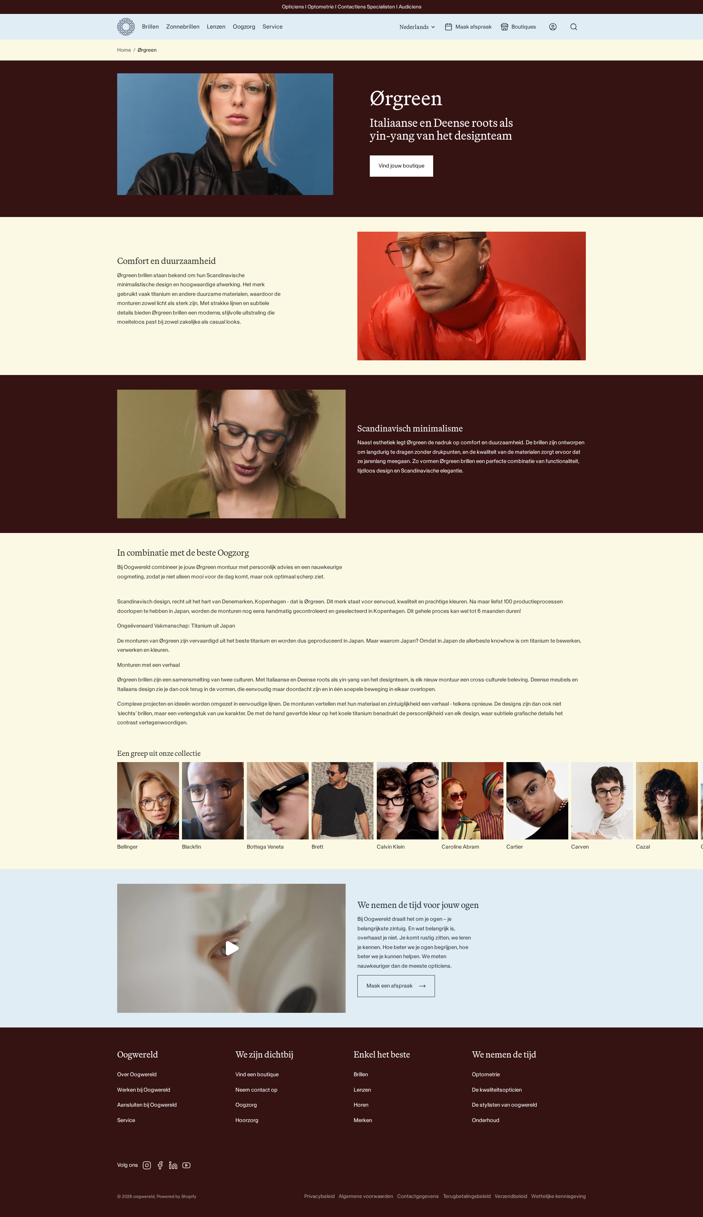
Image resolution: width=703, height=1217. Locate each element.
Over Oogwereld (137, 1074)
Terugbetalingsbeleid (467, 1196)
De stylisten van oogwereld (504, 1105)
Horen (361, 1105)
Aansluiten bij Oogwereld (147, 1105)
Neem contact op (256, 1090)
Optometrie (486, 1074)
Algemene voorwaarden (366, 1196)
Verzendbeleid (511, 1196)
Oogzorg (246, 1105)
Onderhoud (485, 1120)
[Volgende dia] (579, 807)
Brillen (361, 1074)
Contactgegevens (418, 1196)
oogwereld (144, 1196)
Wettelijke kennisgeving (558, 1196)
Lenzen (362, 1090)
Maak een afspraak (390, 985)
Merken (363, 1120)
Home (124, 50)
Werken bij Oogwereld (143, 1090)
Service (126, 1120)
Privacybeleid (319, 1196)
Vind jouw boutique (401, 165)
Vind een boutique (257, 1074)
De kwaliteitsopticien (497, 1090)
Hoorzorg (246, 1120)
